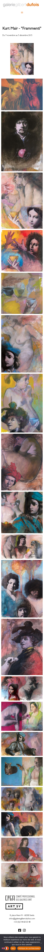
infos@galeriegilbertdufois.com (22, 919)
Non (13, 948)
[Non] (41, 943)
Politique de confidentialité (29, 948)
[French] (6, 948)
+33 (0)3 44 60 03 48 (22, 922)
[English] (3, 948)
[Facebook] (19, 930)
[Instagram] (24, 930)
